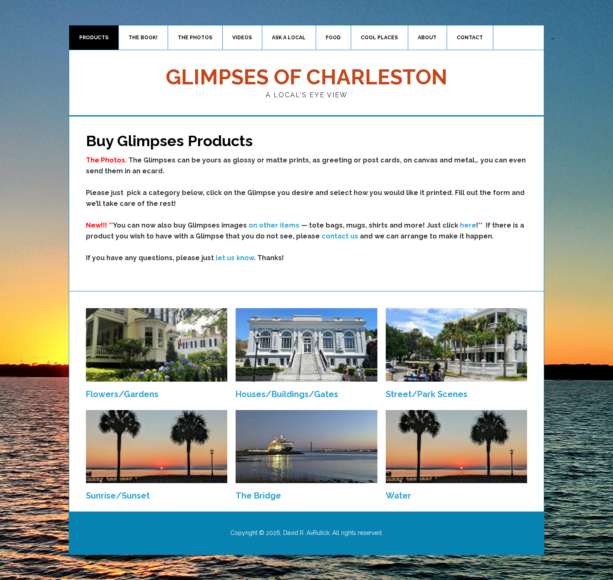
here (468, 225)
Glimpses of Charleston (306, 77)
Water (398, 496)
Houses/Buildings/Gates (287, 394)
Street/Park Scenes (426, 394)
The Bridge (258, 496)
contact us (340, 236)
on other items (274, 225)
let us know (235, 258)
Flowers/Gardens (122, 394)
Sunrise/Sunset (118, 496)
